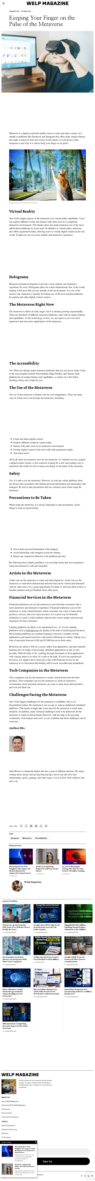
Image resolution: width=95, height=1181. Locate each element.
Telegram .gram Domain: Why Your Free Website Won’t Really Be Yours (16, 927)
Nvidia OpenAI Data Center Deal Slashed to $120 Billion (46, 958)
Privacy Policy (6, 1113)
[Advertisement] (47, 113)
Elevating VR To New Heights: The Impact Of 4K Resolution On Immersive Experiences (20, 869)
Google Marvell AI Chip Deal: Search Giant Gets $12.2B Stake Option (47, 927)
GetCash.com (32, 630)
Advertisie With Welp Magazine (13, 1105)
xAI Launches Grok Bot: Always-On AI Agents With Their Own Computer (14, 959)
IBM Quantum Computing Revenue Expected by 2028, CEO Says (15, 1026)
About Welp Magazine (9, 1101)
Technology (25, 11)
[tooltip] (21, 826)
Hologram (15, 838)
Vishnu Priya (40, 962)
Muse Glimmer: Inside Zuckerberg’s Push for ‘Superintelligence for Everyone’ (12, 992)
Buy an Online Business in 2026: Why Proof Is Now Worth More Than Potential (46, 991)
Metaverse (27, 838)
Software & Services (9, 1129)
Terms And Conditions (9, 1117)
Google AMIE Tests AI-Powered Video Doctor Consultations (74, 959)
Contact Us (5, 1109)
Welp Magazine (32, 882)
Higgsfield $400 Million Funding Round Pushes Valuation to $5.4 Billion (75, 927)
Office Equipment (8, 1125)
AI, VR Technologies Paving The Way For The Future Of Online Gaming (73, 868)
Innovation (14, 11)
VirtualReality (41, 838)
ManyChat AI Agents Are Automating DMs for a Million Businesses (78, 991)
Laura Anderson (10, 932)
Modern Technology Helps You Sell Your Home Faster (47, 868)
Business (5, 1133)
